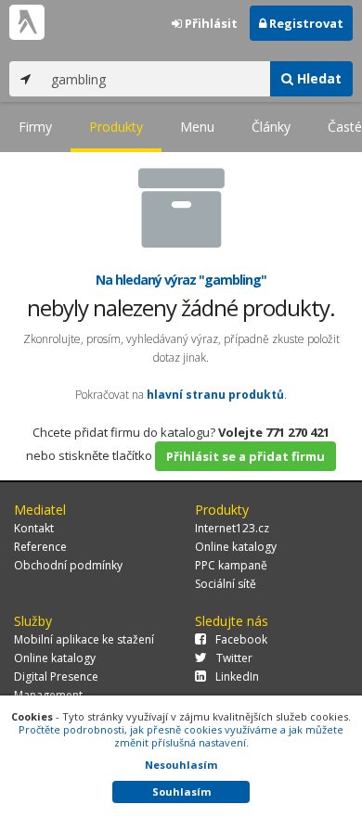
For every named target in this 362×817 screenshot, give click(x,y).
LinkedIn (237, 676)
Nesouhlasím (181, 765)
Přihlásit (210, 23)
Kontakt (34, 528)
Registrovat (304, 23)
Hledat (317, 78)
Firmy (35, 126)
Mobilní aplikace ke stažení (84, 639)
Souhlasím (181, 791)
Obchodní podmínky (68, 565)
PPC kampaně (231, 565)
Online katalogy (236, 547)
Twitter (234, 658)
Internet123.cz (232, 528)
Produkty (116, 126)
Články (271, 126)
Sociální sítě (225, 584)
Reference (40, 547)
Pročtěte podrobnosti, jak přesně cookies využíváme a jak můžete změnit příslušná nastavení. (181, 735)
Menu (197, 126)
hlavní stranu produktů (215, 394)
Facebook (241, 639)
